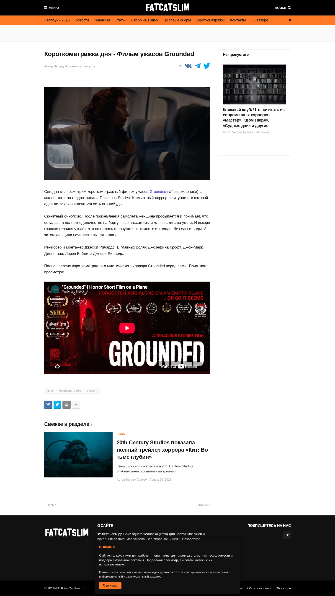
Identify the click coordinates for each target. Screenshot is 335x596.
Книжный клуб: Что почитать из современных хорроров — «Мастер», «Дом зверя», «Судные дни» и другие (254, 117)
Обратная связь (259, 588)
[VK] (188, 66)
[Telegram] (198, 66)
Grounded (157, 191)
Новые (51, 505)
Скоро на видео (144, 20)
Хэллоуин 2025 (57, 20)
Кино (49, 390)
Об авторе (259, 20)
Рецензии (102, 20)
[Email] (66, 405)
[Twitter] (206, 66)
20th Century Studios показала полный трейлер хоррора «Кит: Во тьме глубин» (162, 449)
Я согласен (110, 585)
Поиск (280, 8)
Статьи (120, 20)
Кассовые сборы (177, 20)
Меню (54, 8)
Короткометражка (70, 390)
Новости (82, 20)
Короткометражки (210, 20)
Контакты (238, 20)
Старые (202, 505)
